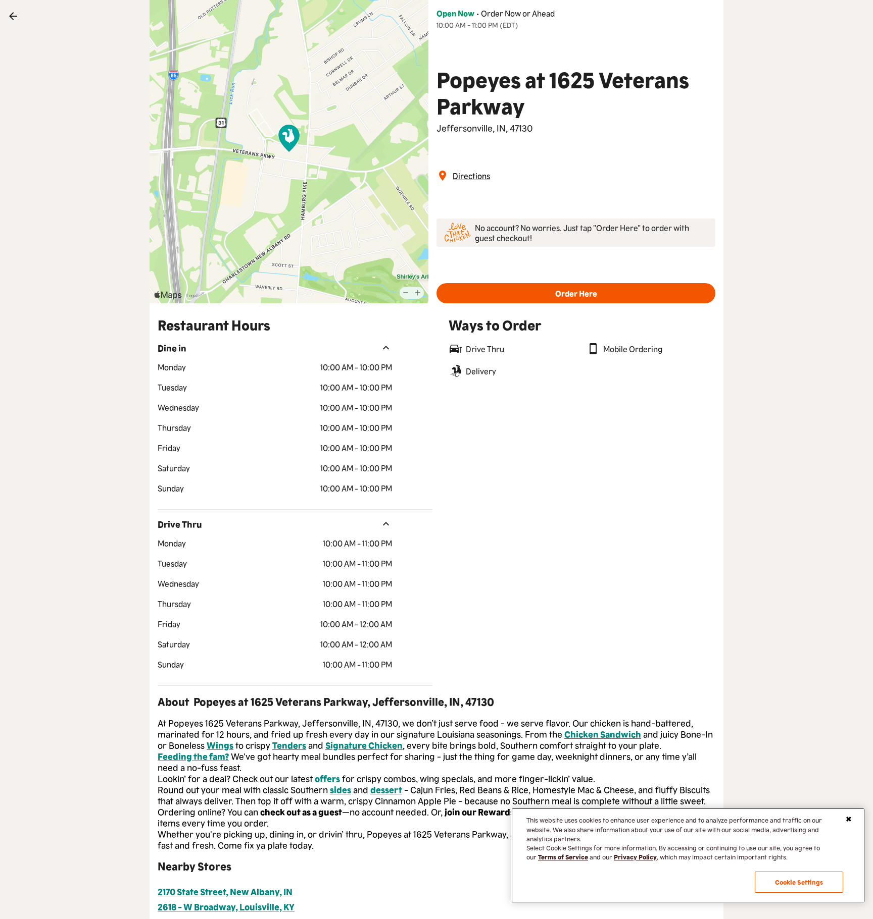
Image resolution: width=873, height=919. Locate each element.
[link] (13, 16)
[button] (576, 293)
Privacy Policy (635, 856)
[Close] (849, 819)
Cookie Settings (799, 882)
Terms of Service (563, 856)
